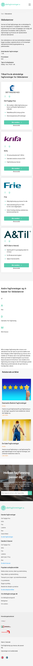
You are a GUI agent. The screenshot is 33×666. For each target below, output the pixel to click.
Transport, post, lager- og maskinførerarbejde (13, 577)
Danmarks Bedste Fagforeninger (14, 403)
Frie (2, 524)
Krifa (2, 521)
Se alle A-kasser (5, 563)
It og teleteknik (5, 580)
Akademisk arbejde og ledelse (9, 586)
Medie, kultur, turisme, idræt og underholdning (14, 571)
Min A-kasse (4, 332)
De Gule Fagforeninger (10, 444)
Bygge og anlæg (5, 583)
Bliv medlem (16, 122)
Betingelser (4, 601)
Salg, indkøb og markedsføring (9, 574)
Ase (2, 309)
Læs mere (5, 415)
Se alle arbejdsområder (7, 589)
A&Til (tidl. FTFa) (5, 557)
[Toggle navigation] (29, 4)
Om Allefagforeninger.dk (8, 598)
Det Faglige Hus (5, 518)
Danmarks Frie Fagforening (8, 321)
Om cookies (4, 604)
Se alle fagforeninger (7, 537)
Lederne (3, 527)
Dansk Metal (4, 534)
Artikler (4, 406)
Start (2, 14)
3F (1, 298)
